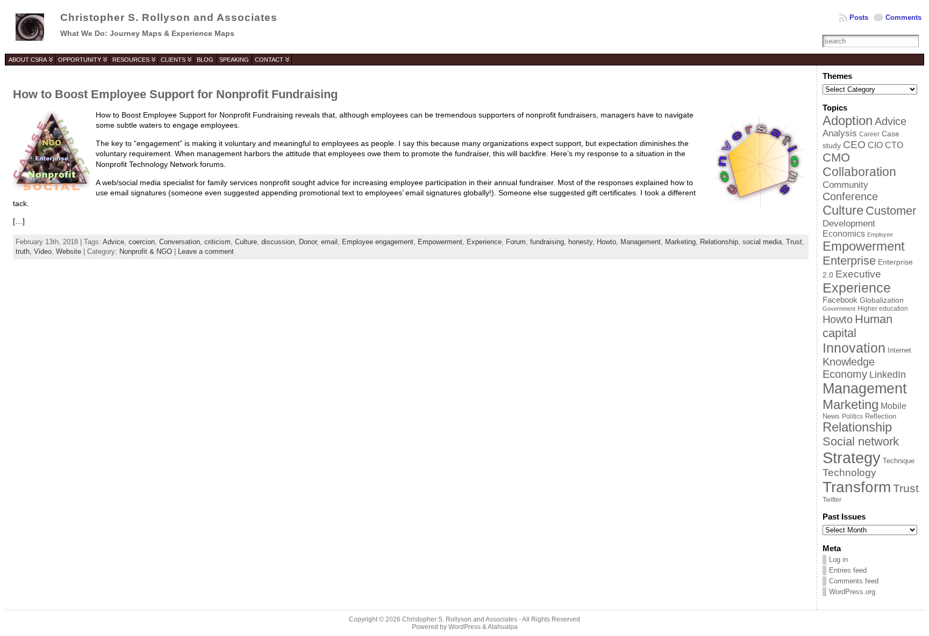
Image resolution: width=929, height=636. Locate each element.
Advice (113, 242)
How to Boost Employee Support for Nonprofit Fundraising (175, 94)
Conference (850, 196)
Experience (484, 242)
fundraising (547, 242)
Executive (858, 274)
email (329, 242)
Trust (794, 242)
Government (839, 308)
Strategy (852, 457)
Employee (880, 234)
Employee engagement (377, 242)
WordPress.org (852, 592)
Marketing (680, 242)
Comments (903, 17)
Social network (861, 441)
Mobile (893, 406)
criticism (217, 242)
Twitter (832, 499)
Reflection (880, 416)
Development (849, 223)
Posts (858, 17)
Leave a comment (206, 251)
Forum (516, 242)
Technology (849, 472)
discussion (278, 242)
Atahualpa (503, 627)
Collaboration (859, 172)
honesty (580, 242)
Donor (308, 242)
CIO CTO (885, 145)
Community (845, 184)
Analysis (840, 133)
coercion (141, 242)
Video (43, 251)
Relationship (719, 242)
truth (23, 251)
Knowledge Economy (849, 368)
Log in (838, 559)
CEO (854, 144)
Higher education (882, 308)
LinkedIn (887, 374)
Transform (857, 487)
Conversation (179, 242)
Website (68, 251)
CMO (836, 157)
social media (762, 242)
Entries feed (848, 570)
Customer (891, 210)
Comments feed (853, 581)
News (831, 416)
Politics (852, 416)
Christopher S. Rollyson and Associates (168, 17)
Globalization (882, 300)
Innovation (854, 347)
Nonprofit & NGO (145, 251)
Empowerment (440, 242)
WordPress (464, 627)
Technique (898, 461)
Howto (606, 242)
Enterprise (849, 260)
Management (640, 242)
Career (869, 133)
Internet (899, 350)
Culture (246, 242)
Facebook (840, 300)
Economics (844, 233)
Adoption (848, 120)
